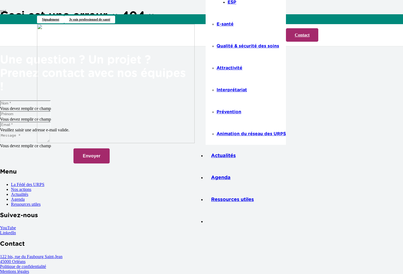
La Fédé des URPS (27, 184)
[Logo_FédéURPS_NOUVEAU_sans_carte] (116, 141)
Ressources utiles (26, 204)
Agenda (18, 199)
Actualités (19, 194)
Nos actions (21, 189)
